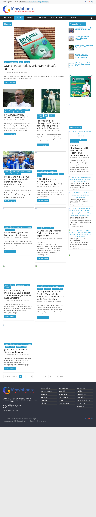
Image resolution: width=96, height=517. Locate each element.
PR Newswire (73, 18)
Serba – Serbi (41, 18)
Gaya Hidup (29, 18)
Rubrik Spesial (61, 18)
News (10, 18)
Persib (52, 18)
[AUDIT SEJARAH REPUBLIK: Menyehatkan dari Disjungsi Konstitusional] (80, 193)
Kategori (19, 18)
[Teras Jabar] (5, 18)
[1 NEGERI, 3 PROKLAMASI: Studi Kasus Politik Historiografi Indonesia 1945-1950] (81, 132)
